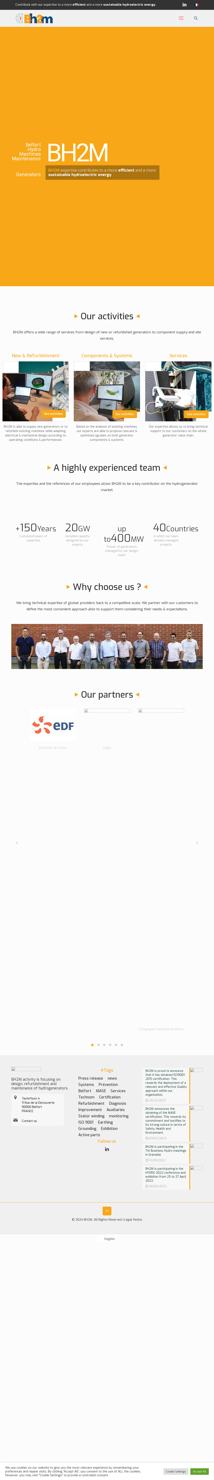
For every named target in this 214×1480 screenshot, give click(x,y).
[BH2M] (34, 18)
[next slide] (197, 843)
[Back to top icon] (107, 1211)
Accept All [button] (199, 1471)
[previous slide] (16, 843)
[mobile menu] (181, 18)
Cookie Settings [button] (176, 1471)
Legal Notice (133, 1219)
